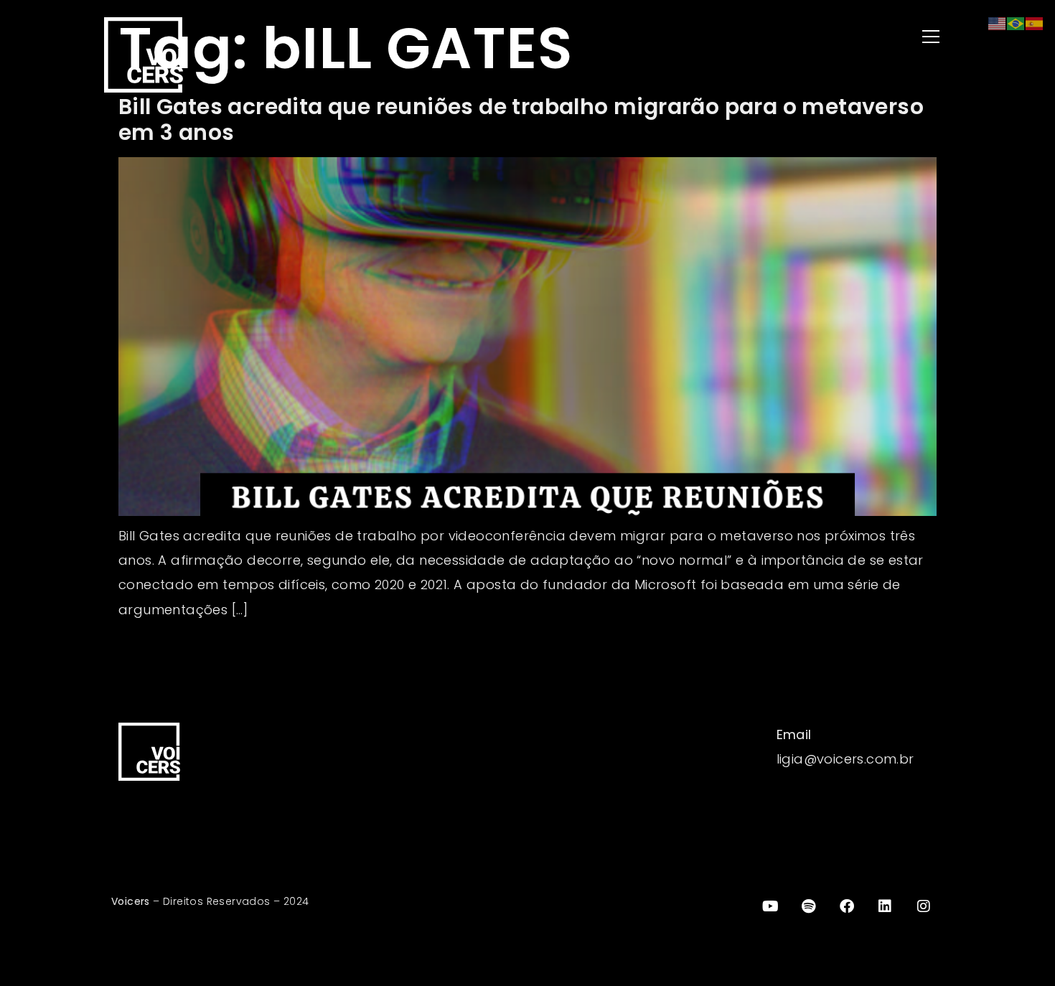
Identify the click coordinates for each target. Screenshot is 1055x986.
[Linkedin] (885, 906)
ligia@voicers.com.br (845, 759)
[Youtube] (770, 906)
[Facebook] (847, 906)
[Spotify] (809, 906)
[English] (997, 23)
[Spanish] (1035, 23)
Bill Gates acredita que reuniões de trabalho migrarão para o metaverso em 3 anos (521, 119)
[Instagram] (923, 906)
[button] (743, 37)
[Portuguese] (1016, 23)
